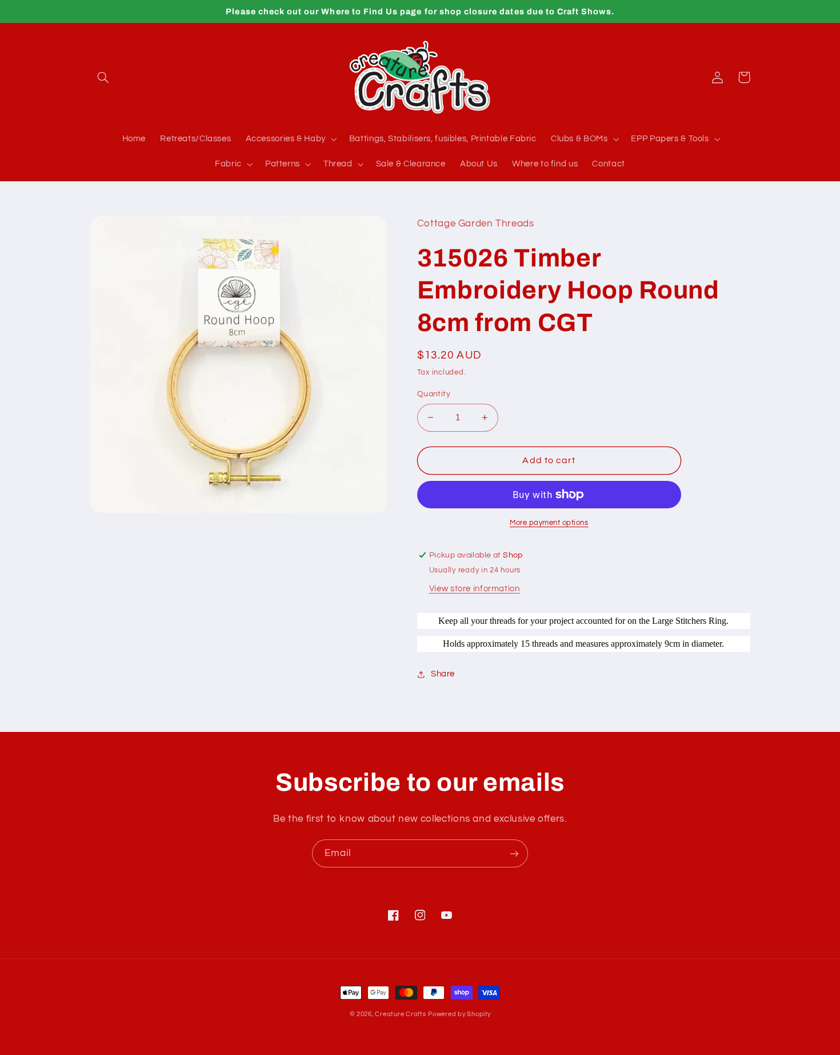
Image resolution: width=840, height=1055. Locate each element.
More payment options (549, 523)
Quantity (433, 394)
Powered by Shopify (459, 1014)
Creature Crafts (400, 1014)
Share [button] (443, 674)
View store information (474, 588)
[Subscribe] (514, 853)
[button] (103, 77)
